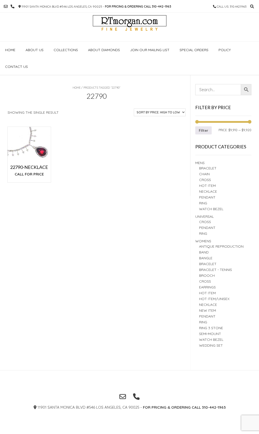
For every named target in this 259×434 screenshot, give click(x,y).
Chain (204, 174)
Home (10, 50)
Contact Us (16, 66)
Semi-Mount (210, 333)
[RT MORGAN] (129, 27)
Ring (203, 233)
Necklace (208, 191)
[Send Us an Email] (6, 6)
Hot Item (207, 185)
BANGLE (205, 258)
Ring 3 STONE (211, 328)
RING (203, 203)
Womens (203, 241)
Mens (200, 163)
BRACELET (208, 168)
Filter (203, 130)
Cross (205, 179)
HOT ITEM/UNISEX (214, 299)
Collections (66, 50)
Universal (204, 216)
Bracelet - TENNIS (215, 269)
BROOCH (207, 275)
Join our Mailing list (149, 50)
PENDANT (207, 227)
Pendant (207, 197)
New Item (207, 310)
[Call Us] (12, 6)
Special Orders (194, 50)
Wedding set (211, 345)
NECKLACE (208, 304)
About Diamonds (104, 50)
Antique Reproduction (221, 246)
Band (204, 252)
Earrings (207, 287)
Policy (225, 50)
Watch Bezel (211, 209)
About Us (35, 50)
